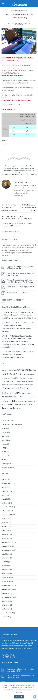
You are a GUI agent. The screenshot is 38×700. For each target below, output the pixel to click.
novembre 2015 (7, 589)
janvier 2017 (6, 538)
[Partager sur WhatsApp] (10, 158)
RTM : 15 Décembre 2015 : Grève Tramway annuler (28, 207)
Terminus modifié (19, 404)
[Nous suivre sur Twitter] (10, 656)
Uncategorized (7, 467)
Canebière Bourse (18, 374)
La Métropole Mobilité (22, 307)
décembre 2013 (7, 613)
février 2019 (6, 491)
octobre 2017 (6, 511)
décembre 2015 (7, 585)
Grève (30, 170)
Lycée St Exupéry (18, 384)
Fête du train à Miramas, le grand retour (20, 287)
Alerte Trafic (14, 10)
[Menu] (3, 3)
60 (12, 370)
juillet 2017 (5, 523)
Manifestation (29, 384)
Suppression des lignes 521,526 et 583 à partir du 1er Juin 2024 (20, 268)
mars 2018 (5, 499)
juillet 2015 (5, 605)
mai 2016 (5, 566)
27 (4, 370)
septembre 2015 (7, 597)
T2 (25, 174)
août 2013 (5, 617)
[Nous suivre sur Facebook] (3, 656)
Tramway (24, 12)
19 (2, 370)
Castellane (25, 170)
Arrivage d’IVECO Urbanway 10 (18, 292)
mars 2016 (5, 574)
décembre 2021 (7, 483)
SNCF (3, 404)
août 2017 (5, 519)
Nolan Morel (6, 307)
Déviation (20, 378)
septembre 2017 (7, 515)
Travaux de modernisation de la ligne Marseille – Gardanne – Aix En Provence (20, 281)
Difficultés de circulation (8, 378)
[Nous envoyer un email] (14, 656)
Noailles (17, 174)
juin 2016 (5, 562)
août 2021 (5, 487)
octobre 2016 (6, 546)
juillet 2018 (5, 495)
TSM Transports (22, 24)
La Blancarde (9, 384)
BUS (6, 374)
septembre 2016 (7, 550)
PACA (6, 401)
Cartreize (5, 432)
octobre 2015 (6, 593)
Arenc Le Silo (18, 170)
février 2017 (6, 534)
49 (9, 370)
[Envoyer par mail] (20, 158)
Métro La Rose (18, 397)
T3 (27, 174)
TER (12, 404)
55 (11, 370)
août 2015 (5, 601)
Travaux (18, 409)
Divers (4, 436)
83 (16, 370)
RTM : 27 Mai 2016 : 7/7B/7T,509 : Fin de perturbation (18, 345)
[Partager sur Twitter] (17, 158)
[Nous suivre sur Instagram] (7, 656)
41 (7, 370)
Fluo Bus (14, 381)
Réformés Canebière (21, 401)
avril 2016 (5, 570)
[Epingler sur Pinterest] (24, 158)
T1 (23, 174)
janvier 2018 (6, 503)
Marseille (8, 174)
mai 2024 (5, 479)
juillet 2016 (5, 558)
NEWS (4, 452)
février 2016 (6, 577)
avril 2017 (5, 526)
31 (5, 370)
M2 (24, 384)
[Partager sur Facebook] (13, 158)
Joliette (4, 384)
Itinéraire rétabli (27, 382)
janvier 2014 (6, 609)
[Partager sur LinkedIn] (28, 158)
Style (3, 460)
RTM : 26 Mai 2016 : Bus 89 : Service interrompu (16, 330)
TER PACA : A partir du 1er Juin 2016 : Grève (20, 318)
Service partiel (31, 401)
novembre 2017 (7, 507)
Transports (8, 408)
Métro (24, 393)
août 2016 (5, 554)
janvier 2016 (6, 581)
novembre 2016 (7, 542)
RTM (19, 12)
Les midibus (6, 440)
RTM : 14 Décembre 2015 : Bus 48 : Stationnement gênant (9, 207)
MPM (13, 174)
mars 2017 (5, 530)
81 (14, 370)
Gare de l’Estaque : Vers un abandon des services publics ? (20, 274)
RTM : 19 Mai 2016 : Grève (14, 357)
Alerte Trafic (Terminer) (10, 424)
